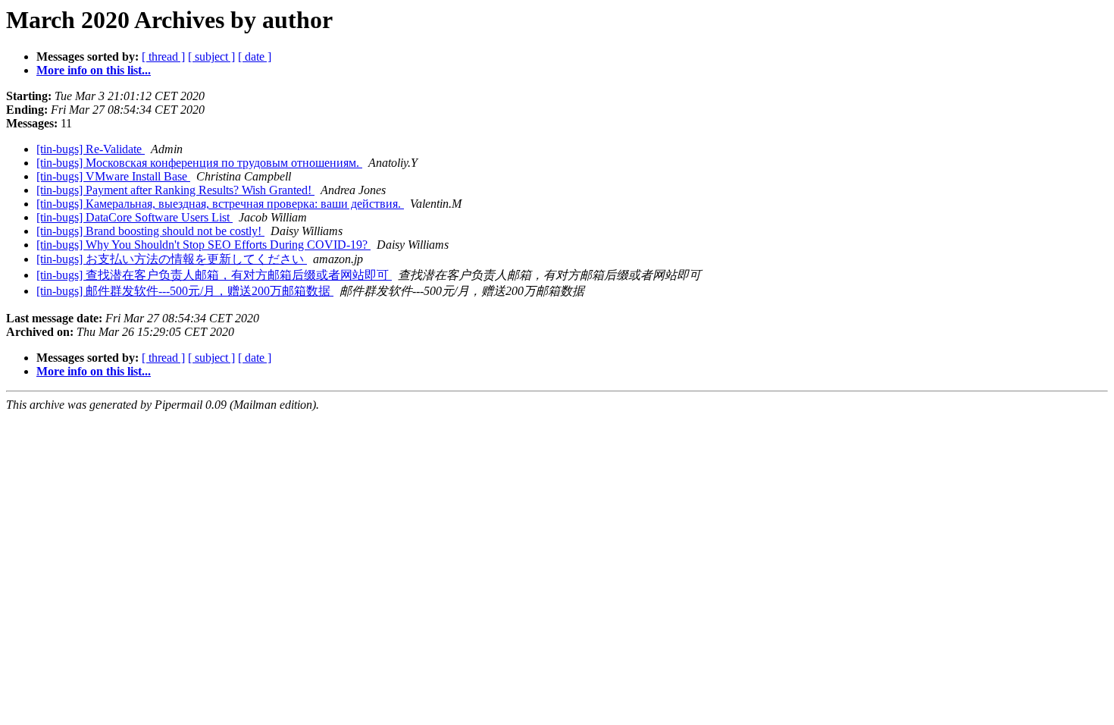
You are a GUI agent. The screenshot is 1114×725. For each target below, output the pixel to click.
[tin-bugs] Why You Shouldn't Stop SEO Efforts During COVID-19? (203, 244)
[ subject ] (211, 56)
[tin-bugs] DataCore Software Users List (134, 217)
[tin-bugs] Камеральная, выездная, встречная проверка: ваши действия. (220, 203)
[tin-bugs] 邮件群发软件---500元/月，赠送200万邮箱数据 (184, 290)
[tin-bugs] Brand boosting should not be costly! (150, 230)
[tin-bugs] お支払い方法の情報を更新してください (171, 259)
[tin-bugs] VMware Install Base (113, 176)
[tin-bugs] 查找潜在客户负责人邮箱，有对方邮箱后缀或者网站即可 (214, 274)
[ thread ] (163, 56)
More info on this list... (93, 70)
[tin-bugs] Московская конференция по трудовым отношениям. (199, 162)
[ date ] (254, 56)
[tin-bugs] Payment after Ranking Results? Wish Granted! (175, 190)
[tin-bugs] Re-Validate (90, 149)
